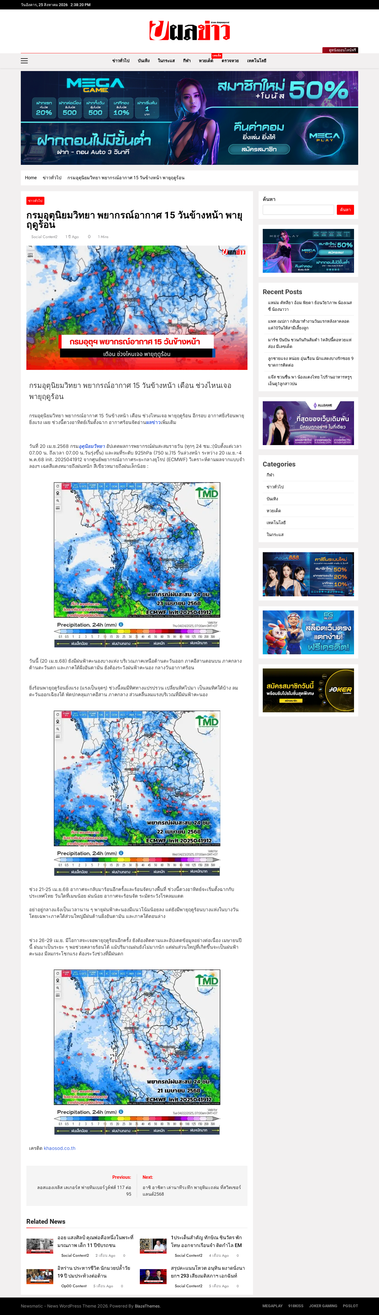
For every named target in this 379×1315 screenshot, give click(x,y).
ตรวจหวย (230, 60)
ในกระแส (166, 60)
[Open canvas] (24, 60)
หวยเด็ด (208, 58)
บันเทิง (144, 60)
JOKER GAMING (323, 1306)
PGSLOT (350, 1306)
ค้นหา (269, 199)
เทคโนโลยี (256, 60)
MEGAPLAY (272, 1306)
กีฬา (187, 60)
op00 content (74, 1286)
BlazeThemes (147, 1306)
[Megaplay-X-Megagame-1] (189, 118)
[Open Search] (356, 60)
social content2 (44, 236)
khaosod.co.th (59, 1148)
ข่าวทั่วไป (121, 60)
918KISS (296, 1306)
